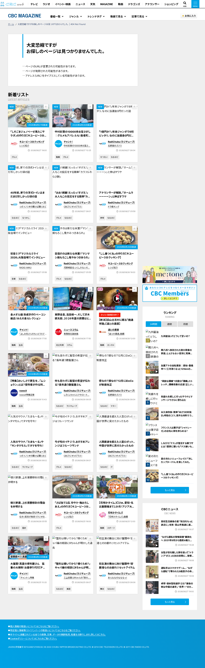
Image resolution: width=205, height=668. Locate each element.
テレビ (34, 4)
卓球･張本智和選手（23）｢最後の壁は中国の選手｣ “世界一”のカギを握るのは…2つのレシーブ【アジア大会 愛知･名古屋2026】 (177, 588)
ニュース (80, 4)
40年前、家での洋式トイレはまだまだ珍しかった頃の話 (27, 194)
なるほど (114, 157)
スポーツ (111, 528)
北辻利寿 (60, 345)
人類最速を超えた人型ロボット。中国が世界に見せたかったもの (117, 443)
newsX (23, 390)
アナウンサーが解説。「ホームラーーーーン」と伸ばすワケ (116, 194)
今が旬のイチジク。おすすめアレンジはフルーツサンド (72, 443)
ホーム (11, 24)
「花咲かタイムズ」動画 (118, 516)
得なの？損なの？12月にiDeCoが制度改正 (116, 382)
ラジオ (46, 4)
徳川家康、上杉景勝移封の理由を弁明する (27, 504)
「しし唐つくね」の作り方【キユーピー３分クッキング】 (116, 255)
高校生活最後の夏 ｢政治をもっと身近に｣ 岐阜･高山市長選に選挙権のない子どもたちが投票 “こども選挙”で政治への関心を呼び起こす (177, 528)
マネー (113, 406)
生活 (21, 345)
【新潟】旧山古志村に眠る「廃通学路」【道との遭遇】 (116, 321)
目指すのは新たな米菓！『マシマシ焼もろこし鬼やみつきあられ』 (72, 255)
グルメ (14, 157)
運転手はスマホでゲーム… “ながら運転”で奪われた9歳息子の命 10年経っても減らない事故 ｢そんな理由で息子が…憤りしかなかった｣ (177, 575)
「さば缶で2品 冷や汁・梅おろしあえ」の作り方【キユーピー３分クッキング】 (73, 506)
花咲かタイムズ (115, 512)
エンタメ (110, 345)
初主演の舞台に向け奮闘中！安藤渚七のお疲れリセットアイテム (117, 565)
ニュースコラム (71, 329)
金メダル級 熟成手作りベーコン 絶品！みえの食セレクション (28, 316)
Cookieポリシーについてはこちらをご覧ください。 (33, 638)
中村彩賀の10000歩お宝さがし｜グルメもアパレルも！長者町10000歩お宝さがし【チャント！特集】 (72, 137)
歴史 (24, 528)
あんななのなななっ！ (117, 577)
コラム (69, 345)
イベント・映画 (63, 4)
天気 (92, 4)
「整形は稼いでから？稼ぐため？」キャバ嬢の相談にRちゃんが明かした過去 (73, 567)
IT (112, 467)
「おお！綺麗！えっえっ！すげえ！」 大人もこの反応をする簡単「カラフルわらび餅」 (72, 196)
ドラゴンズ (134, 4)
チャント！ (68, 141)
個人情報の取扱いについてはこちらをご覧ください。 (34, 626)
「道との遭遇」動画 (116, 333)
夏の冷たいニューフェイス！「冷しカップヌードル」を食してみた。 (177, 460)
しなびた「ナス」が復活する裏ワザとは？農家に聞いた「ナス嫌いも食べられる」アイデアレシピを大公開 (177, 448)
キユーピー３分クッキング (31, 141)
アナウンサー (152, 4)
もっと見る (170, 490)
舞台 (102, 589)
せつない (104, 157)
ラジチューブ (72, 406)
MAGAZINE (106, 4)
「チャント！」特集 (26, 577)
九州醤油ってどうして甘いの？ (175, 336)
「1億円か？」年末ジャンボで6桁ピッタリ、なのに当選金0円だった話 (116, 135)
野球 (102, 218)
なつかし (25, 218)
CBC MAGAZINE (24, 15)
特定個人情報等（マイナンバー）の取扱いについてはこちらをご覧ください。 (45, 630)
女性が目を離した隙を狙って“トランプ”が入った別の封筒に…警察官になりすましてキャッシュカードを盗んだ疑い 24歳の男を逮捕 (177, 557)
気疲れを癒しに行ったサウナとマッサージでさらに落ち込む (177, 398)
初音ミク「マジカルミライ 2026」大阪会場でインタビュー (27, 255)
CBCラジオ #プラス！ (73, 206)
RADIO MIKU (25, 267)
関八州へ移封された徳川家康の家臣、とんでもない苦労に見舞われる (177, 353)
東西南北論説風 (71, 333)
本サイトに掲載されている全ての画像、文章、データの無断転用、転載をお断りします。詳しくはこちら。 (58, 634)
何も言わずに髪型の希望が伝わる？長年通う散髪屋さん (72, 382)
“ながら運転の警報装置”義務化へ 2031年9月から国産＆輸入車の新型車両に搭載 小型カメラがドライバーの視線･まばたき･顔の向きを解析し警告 (177, 544)
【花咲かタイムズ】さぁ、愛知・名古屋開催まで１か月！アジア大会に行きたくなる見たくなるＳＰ (117, 506)
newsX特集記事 (26, 394)
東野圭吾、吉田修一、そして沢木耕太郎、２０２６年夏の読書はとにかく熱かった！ (72, 318)
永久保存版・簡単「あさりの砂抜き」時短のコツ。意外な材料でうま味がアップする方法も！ (177, 415)
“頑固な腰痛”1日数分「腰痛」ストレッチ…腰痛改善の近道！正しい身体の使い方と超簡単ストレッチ (177, 384)
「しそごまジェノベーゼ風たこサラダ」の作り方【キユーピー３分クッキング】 (28, 135)
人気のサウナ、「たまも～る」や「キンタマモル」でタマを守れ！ (26, 443)
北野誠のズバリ (115, 145)
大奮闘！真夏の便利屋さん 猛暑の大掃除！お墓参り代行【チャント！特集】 (27, 567)
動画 (120, 4)
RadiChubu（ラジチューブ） (121, 141)
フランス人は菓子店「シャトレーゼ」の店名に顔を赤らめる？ (176, 429)
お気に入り (190, 15)
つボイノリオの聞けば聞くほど (32, 206)
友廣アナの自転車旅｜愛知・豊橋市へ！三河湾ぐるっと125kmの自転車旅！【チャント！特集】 (177, 369)
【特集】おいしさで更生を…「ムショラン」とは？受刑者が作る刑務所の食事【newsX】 (28, 384)
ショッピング (171, 4)
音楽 (14, 279)
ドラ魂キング (113, 206)
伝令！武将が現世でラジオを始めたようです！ (32, 518)
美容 (68, 589)
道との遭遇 (113, 329)
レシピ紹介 (24, 145)
